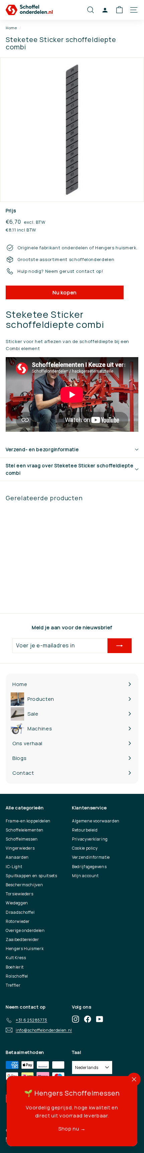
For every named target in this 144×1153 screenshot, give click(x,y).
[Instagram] (75, 1019)
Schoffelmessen (22, 839)
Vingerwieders (20, 848)
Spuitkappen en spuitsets (31, 876)
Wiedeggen (17, 903)
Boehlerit (15, 967)
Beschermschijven (24, 885)
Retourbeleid (85, 830)
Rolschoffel (17, 976)
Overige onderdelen (25, 930)
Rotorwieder (18, 921)
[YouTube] (99, 1019)
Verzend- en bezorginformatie (42, 449)
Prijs (11, 210)
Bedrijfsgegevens (89, 866)
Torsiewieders (19, 894)
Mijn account (85, 876)
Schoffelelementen (25, 830)
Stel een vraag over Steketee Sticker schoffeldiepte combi (70, 469)
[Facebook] (87, 1019)
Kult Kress (16, 957)
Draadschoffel (20, 912)
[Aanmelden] (119, 645)
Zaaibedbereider (22, 939)
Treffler (13, 985)
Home (11, 27)
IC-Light (14, 866)
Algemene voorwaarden (96, 821)
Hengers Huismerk (25, 948)
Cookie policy (84, 848)
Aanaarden (17, 857)
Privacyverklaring (90, 839)
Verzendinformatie (91, 857)
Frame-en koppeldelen (28, 821)
